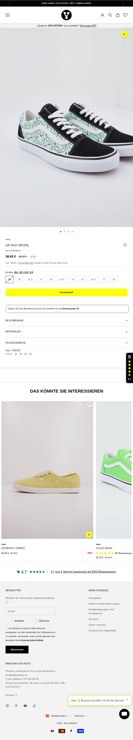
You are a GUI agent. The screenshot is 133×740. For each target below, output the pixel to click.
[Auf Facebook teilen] (16, 354)
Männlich (44, 620)
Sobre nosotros (97, 624)
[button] (129, 368)
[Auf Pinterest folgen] (16, 705)
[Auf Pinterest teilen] (25, 354)
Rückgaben (95, 598)
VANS (8, 239)
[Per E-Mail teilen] (30, 354)
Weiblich (19, 620)
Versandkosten (26, 263)
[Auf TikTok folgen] (34, 705)
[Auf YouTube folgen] (25, 705)
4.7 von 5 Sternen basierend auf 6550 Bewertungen (83, 571)
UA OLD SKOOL (104, 548)
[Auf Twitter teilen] (20, 354)
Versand (93, 619)
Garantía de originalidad (102, 630)
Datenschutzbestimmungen (104, 603)
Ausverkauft (66, 292)
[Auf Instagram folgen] (7, 705)
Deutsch (79, 716)
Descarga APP (88, 25)
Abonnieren (17, 649)
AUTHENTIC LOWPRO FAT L (14, 548)
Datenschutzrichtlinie (32, 640)
